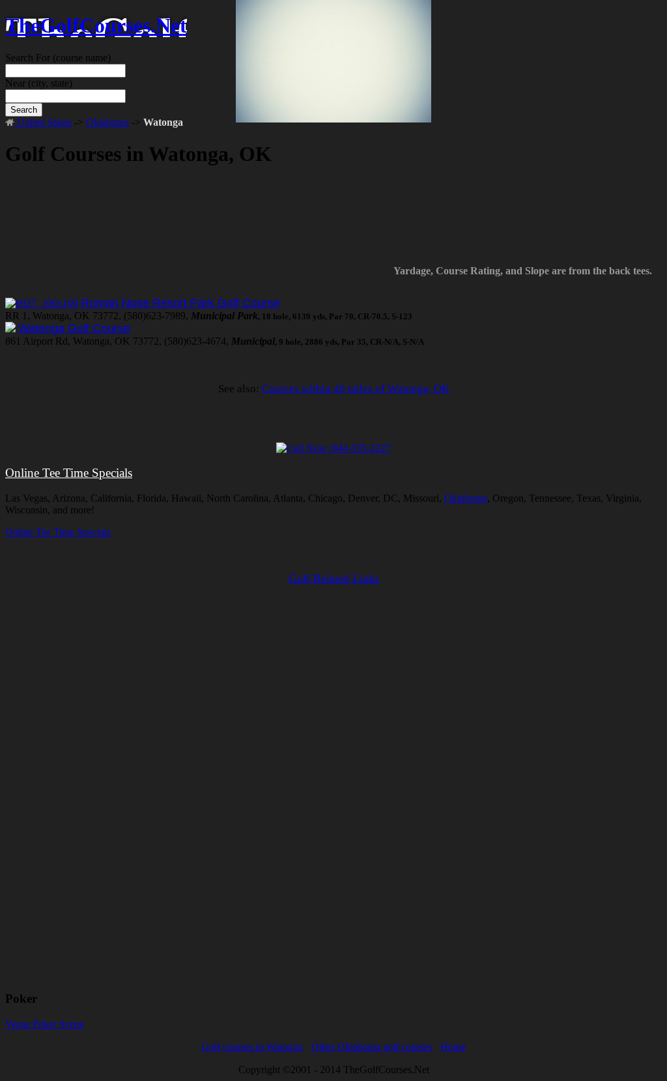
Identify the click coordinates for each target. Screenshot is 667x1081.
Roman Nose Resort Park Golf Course (180, 303)
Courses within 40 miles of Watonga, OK (355, 388)
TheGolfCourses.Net (96, 25)
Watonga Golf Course (74, 328)
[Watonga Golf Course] (10, 328)
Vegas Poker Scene (44, 1024)
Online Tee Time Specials (68, 473)
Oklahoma (107, 122)
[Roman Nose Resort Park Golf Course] (41, 303)
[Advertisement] (333, 221)
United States (43, 122)
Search (23, 110)
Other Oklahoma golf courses (372, 1046)
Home (453, 1046)
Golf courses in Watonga (252, 1046)
